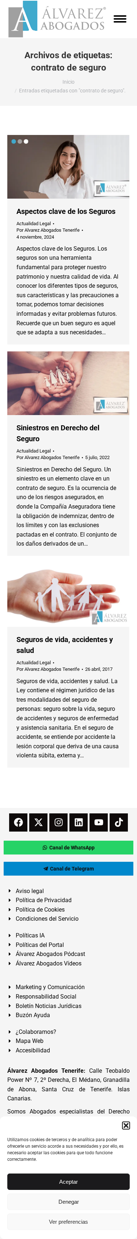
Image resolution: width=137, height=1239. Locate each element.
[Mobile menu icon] (120, 19)
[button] (126, 1125)
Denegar (68, 1202)
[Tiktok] (119, 822)
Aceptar (68, 1182)
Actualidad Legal (33, 223)
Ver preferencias (68, 1222)
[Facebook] (18, 822)
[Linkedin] (78, 822)
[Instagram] (58, 822)
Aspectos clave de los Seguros (65, 211)
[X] (38, 822)
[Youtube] (99, 822)
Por (48, 230)
